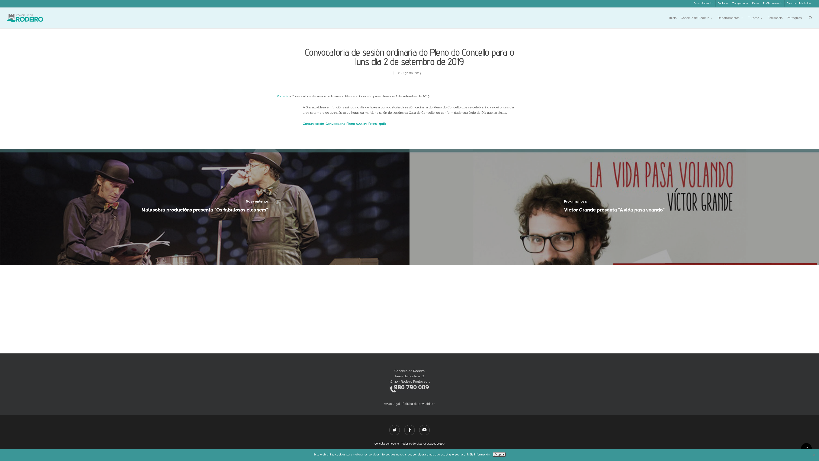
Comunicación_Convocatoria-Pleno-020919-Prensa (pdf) (344, 124)
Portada (282, 96)
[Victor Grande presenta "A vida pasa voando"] (614, 207)
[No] (814, 455)
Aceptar (499, 454)
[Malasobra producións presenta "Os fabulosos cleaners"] (205, 207)
